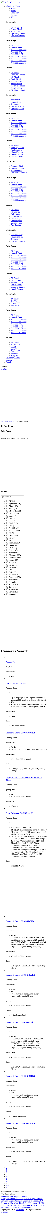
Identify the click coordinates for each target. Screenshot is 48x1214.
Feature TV (15, 303)
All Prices (14, 45)
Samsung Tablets (17, 148)
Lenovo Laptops (17, 218)
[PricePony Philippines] (10, 2)
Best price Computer (19, 173)
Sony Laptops (16, 223)
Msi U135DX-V (7, 1207)
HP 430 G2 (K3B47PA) (33, 1199)
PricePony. (20, 1210)
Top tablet (15, 104)
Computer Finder (17, 166)
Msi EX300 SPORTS (22, 1207)
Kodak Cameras (17, 289)
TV (12, 17)
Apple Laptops (16, 221)
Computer (15, 13)
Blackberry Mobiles (18, 90)
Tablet (13, 11)
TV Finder (15, 299)
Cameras (11, 421)
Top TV (14, 301)
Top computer (16, 171)
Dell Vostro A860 (36, 1201)
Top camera (15, 239)
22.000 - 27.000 (18, 52)
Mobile (13, 8)
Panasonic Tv (16, 353)
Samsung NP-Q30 (37, 1203)
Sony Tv (14, 349)
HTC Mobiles (16, 81)
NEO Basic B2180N (9, 1205)
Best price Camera (18, 241)
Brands (8, 362)
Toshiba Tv (15, 344)
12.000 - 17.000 (18, 50)
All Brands (15, 73)
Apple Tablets (16, 150)
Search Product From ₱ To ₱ (16, 438)
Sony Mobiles (16, 88)
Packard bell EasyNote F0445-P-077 (15, 1203)
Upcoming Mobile (18, 33)
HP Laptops (15, 212)
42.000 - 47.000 (18, 56)
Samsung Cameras (18, 287)
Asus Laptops (16, 216)
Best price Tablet (17, 106)
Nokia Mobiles (16, 84)
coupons (9, 360)
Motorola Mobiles (18, 86)
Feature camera (17, 237)
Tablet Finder (16, 100)
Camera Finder (16, 235)
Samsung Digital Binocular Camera (15, 1201)
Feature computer (17, 168)
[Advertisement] (24, 395)
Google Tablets (17, 154)
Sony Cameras (16, 285)
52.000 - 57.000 (18, 58)
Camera (14, 15)
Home (3, 421)
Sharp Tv (14, 355)
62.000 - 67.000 (18, 61)
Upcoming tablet (17, 109)
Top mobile (15, 31)
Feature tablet (16, 102)
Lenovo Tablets (17, 156)
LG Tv (13, 347)
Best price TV (16, 305)
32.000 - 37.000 (18, 54)
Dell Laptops (16, 214)
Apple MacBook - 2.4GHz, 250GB (31, 1205)
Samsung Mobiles (18, 75)
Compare (4, 1212)
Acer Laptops (16, 225)
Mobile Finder (16, 27)
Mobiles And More (13, 6)
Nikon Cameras (17, 282)
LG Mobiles (15, 77)
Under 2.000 (16, 47)
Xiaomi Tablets (17, 152)
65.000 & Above (18, 63)
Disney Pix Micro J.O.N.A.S (12, 1199)
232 (7, 1185)
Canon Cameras (17, 280)
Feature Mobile (17, 29)
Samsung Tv (16, 351)
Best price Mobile (18, 36)
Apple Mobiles (16, 79)
